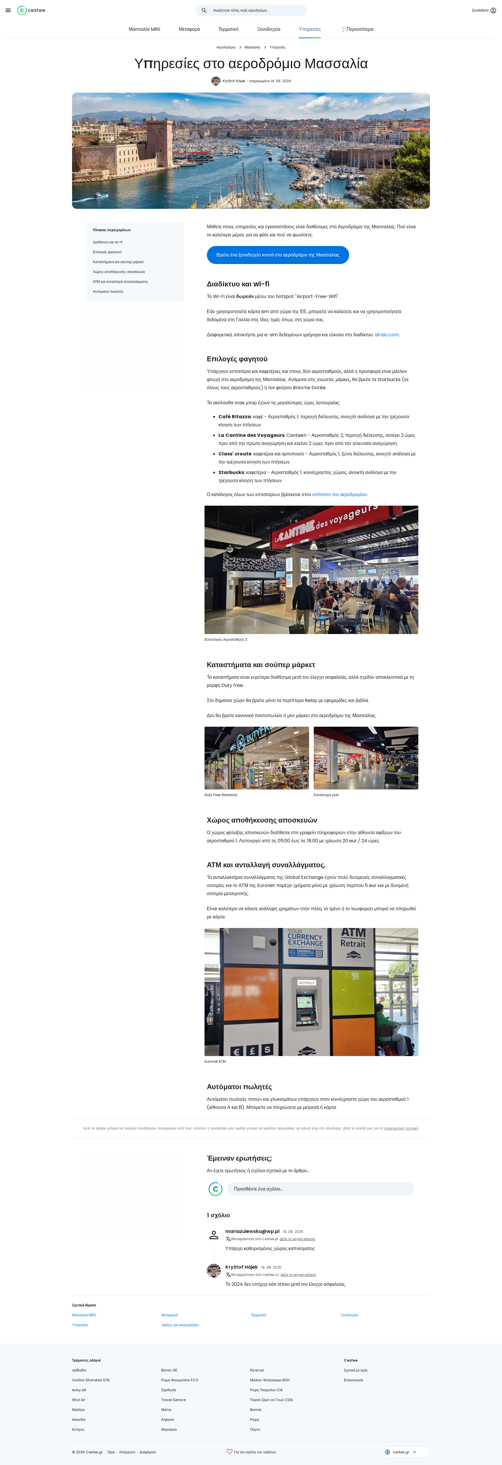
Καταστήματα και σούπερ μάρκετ (118, 261)
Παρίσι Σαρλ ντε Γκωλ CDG (271, 1399)
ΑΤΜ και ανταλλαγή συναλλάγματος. (121, 281)
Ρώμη (254, 1419)
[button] (8, 10)
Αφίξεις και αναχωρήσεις (180, 1324)
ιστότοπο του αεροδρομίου (339, 494)
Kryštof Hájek (234, 80)
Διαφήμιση (147, 1452)
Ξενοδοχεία (268, 29)
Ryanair (257, 1370)
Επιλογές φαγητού (107, 251)
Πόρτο (255, 1429)
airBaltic (79, 1370)
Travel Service (173, 1399)
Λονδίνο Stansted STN (91, 1380)
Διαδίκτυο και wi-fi (108, 242)
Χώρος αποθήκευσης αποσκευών (119, 271)
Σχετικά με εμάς (356, 1370)
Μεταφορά (189, 29)
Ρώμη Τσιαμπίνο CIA (266, 1389)
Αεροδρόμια (225, 47)
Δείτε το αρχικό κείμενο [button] (297, 1238)
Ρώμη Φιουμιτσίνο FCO (179, 1380)
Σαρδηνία (168, 1389)
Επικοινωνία (353, 1380)
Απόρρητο (127, 1452)
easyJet (79, 1389)
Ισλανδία (78, 1419)
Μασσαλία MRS (144, 29)
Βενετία (255, 1409)
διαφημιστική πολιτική (401, 1128)
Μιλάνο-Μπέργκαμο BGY (270, 1380)
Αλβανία (167, 1419)
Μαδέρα (78, 1409)
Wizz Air (78, 1399)
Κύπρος (78, 1429)
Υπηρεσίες (310, 29)
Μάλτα (166, 1409)
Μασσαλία (252, 47)
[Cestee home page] (31, 10)
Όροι (111, 1452)
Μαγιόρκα (169, 1429)
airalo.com (387, 334)
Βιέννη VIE (169, 1370)
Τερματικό (228, 29)
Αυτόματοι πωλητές (108, 291)
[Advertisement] (135, 348)
